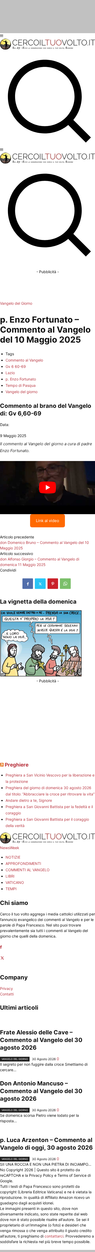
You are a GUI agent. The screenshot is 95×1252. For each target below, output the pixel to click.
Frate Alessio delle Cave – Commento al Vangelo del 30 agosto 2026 (41, 1040)
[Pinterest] (53, 583)
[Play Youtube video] (47, 487)
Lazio (10, 372)
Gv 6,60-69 (24, 413)
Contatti (7, 994)
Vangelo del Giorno (16, 303)
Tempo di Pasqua (21, 385)
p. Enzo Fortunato (21, 379)
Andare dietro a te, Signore (29, 800)
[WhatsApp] (65, 583)
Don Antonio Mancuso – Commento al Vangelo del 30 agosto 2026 (41, 1091)
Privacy (6, 988)
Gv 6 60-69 (16, 366)
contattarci (54, 1236)
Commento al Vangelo (24, 360)
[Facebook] (27, 583)
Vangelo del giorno (21, 391)
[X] (40, 583)
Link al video (47, 520)
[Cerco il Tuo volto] (47, 48)
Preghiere (16, 765)
